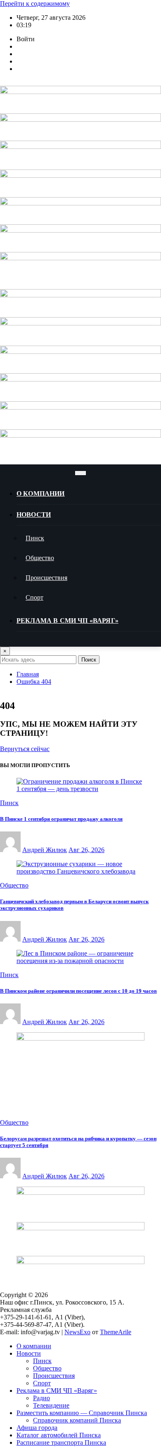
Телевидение (51, 1405)
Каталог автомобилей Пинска (59, 1435)
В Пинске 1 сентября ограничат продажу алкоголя (61, 819)
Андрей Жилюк (44, 849)
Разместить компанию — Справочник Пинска (82, 1412)
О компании (41, 493)
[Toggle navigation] (80, 473)
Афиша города (37, 1427)
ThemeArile (115, 1331)
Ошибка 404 (34, 681)
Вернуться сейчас (25, 748)
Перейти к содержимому (35, 3)
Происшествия (46, 577)
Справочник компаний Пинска (77, 1420)
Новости (34, 514)
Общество (40, 557)
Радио (41, 1397)
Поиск (88, 660)
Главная (28, 674)
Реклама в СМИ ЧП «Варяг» (67, 620)
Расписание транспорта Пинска (61, 1442)
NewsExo (77, 1331)
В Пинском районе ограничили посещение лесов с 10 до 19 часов (78, 991)
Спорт (34, 597)
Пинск (35, 538)
